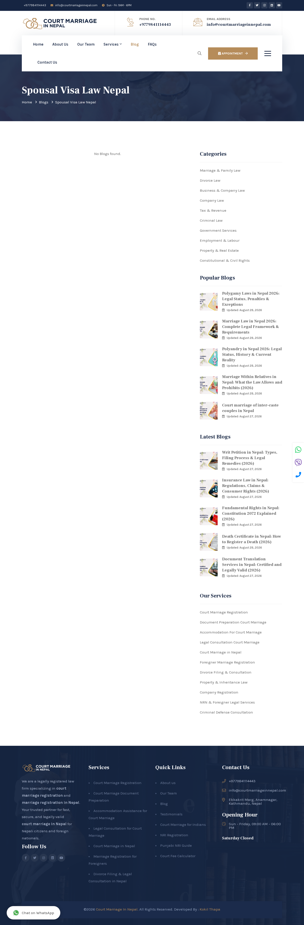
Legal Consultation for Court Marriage (115, 832)
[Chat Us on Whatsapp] (298, 450)
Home (38, 44)
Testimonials (171, 814)
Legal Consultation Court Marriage (229, 642)
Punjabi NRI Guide (176, 845)
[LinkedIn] (272, 5)
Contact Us (47, 62)
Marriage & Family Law (220, 170)
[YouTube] (279, 5)
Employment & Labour (219, 240)
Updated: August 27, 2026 (244, 416)
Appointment (232, 53)
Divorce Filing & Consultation (225, 672)
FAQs (152, 44)
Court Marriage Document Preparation (114, 796)
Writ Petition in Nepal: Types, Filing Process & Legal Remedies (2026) (249, 458)
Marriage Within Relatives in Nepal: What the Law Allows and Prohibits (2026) (252, 382)
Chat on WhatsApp (38, 913)
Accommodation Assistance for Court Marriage (118, 814)
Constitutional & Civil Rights (225, 260)
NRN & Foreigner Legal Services (227, 702)
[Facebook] (250, 5)
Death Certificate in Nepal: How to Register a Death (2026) (251, 539)
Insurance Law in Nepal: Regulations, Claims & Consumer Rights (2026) (245, 486)
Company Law (212, 200)
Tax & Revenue (213, 210)
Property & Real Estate (219, 250)
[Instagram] (264, 5)
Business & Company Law (222, 190)
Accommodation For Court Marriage (231, 632)
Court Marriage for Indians (183, 824)
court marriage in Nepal (44, 824)
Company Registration (219, 692)
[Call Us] (298, 475)
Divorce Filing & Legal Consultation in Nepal (110, 877)
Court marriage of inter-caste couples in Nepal (250, 408)
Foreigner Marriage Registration (227, 662)
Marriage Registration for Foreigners (113, 860)
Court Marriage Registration (224, 612)
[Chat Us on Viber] (298, 463)
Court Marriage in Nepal (220, 652)
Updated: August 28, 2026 (244, 310)
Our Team (86, 44)
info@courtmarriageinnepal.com (76, 5)
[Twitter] (257, 5)
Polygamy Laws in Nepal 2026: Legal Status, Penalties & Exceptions (251, 299)
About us (168, 782)
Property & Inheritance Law (223, 682)
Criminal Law (211, 220)
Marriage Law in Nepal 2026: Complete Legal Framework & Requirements (250, 327)
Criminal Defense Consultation (226, 712)
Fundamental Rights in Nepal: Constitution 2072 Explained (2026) (250, 513)
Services (111, 44)
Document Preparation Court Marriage (233, 622)
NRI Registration (174, 835)
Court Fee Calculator (177, 856)
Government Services (218, 230)
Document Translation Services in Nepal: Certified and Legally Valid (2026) (252, 565)
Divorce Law (210, 180)
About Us (60, 44)
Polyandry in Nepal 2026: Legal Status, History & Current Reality (252, 354)
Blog (135, 44)
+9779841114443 (34, 5)
